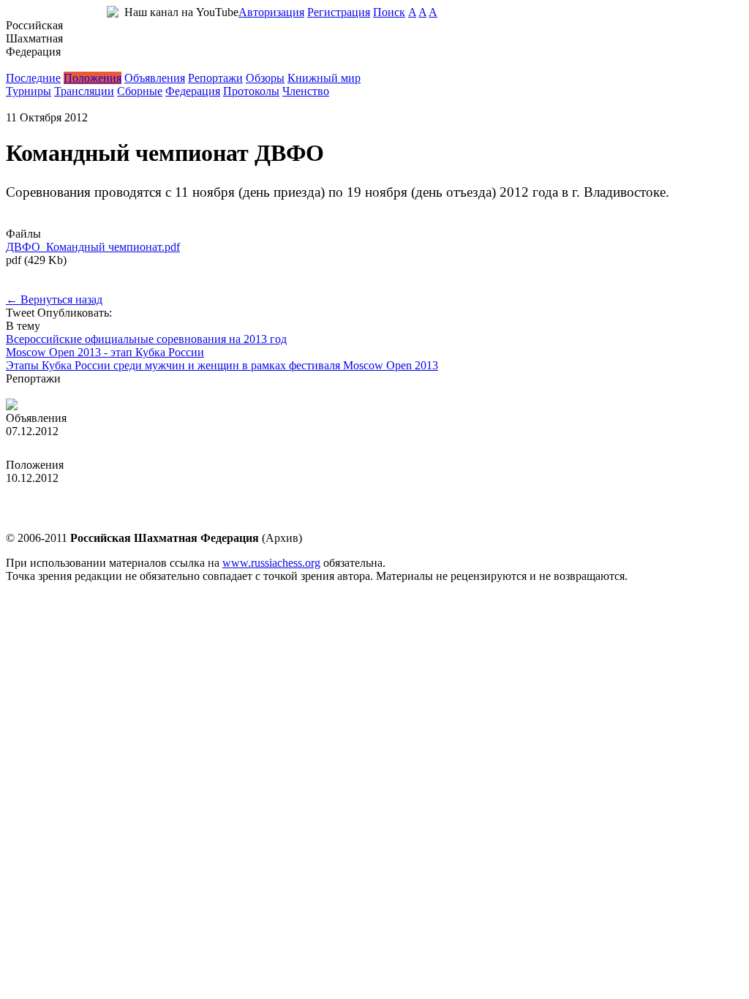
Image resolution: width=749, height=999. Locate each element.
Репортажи (215, 78)
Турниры (28, 91)
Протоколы (251, 91)
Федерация (192, 91)
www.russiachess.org (271, 563)
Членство (305, 91)
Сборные (139, 91)
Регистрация (338, 12)
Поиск (389, 12)
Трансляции (84, 91)
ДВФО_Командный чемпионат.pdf (93, 247)
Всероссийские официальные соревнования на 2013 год (146, 339)
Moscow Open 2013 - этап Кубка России (105, 352)
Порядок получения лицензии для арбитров (115, 444)
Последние (33, 78)
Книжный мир (324, 78)
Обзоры (265, 78)
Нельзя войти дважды (60, 391)
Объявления (154, 78)
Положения (92, 78)
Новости (27, 65)
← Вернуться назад (54, 299)
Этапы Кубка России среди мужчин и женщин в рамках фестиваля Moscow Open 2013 (222, 365)
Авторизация (271, 12)
